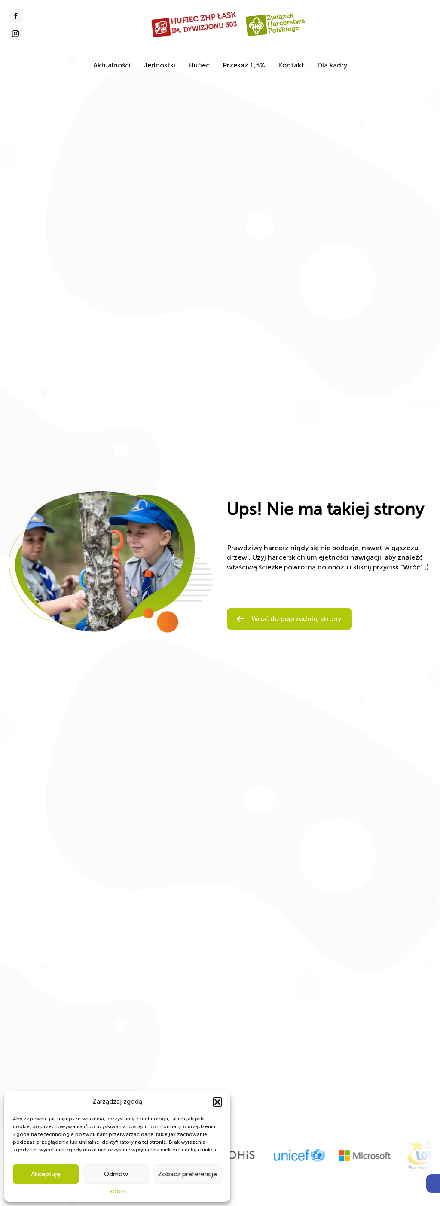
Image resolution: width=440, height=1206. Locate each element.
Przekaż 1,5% (244, 65)
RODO (117, 1191)
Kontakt (291, 65)
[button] (433, 1183)
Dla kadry (332, 65)
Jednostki (159, 65)
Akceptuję (46, 1174)
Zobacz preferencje (187, 1174)
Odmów (116, 1174)
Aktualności (112, 65)
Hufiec (199, 65)
